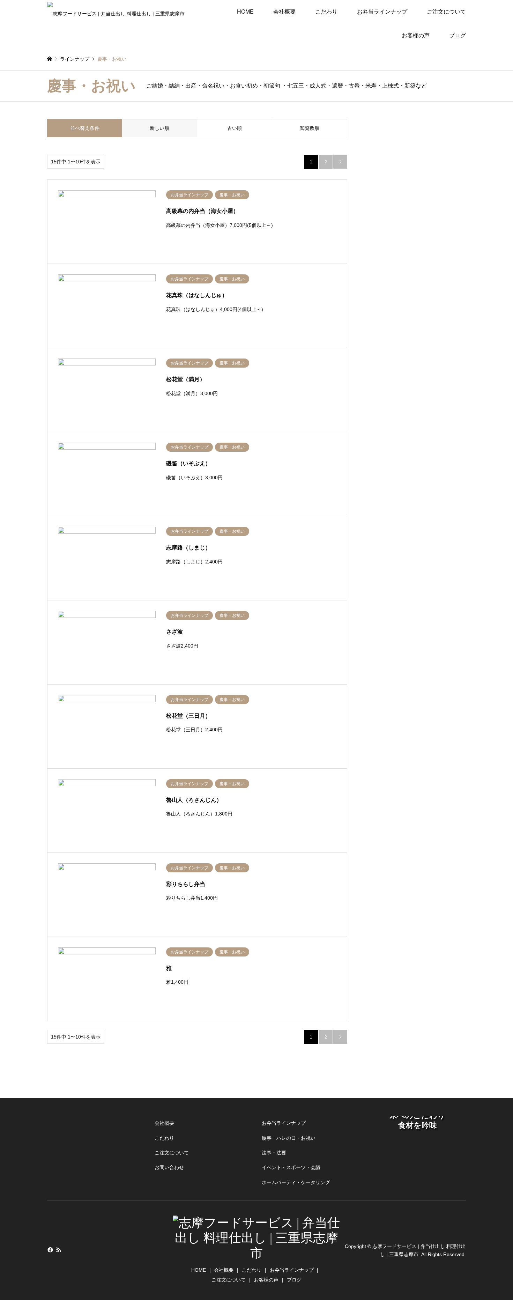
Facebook (49, 1249)
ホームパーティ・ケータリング (296, 1182)
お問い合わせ (169, 1167)
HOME (245, 12)
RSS (58, 1249)
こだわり (326, 12)
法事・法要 (274, 1152)
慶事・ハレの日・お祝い (288, 1138)
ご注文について (446, 12)
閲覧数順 (309, 128)
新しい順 (159, 128)
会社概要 (284, 12)
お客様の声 (416, 35)
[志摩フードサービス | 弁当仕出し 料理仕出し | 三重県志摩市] (116, 12)
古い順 (234, 128)
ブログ (457, 35)
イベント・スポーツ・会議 (291, 1167)
